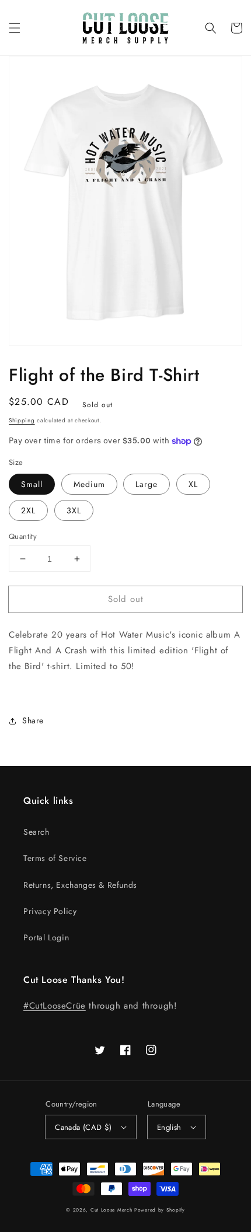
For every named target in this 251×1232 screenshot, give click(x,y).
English (169, 1127)
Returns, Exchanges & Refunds (80, 885)
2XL (28, 510)
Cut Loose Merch (111, 1209)
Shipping (22, 420)
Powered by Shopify (159, 1209)
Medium (89, 484)
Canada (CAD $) (83, 1127)
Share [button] (33, 720)
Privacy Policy (49, 911)
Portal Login (46, 937)
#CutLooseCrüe (54, 1005)
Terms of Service (55, 858)
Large (146, 484)
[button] (14, 28)
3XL (74, 510)
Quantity (23, 536)
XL (193, 484)
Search (36, 832)
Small (32, 484)
